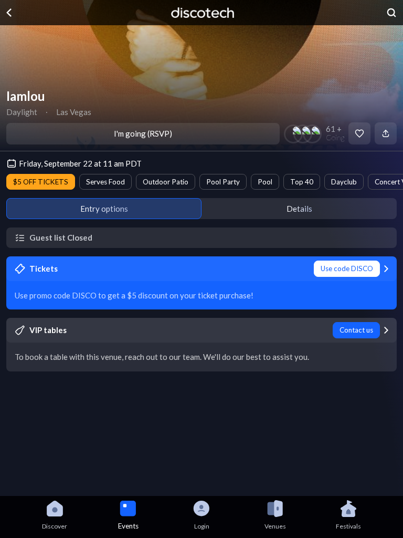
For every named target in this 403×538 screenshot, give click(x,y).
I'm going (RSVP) (143, 133)
